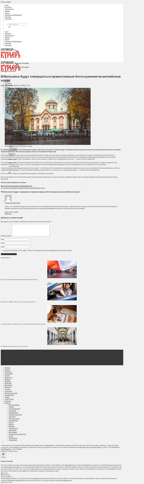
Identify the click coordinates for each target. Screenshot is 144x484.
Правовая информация (13, 15)
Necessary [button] (4, 473)
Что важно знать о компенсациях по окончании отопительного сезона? (23, 324)
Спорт (11, 436)
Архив (7, 13)
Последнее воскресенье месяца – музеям (14, 346)
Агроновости (13, 428)
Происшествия (14, 418)
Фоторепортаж (14, 405)
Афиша (7, 11)
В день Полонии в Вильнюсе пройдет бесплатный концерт (19, 279)
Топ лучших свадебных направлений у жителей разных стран (23, 188)
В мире (7, 370)
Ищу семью (13, 432)
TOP (2, 71)
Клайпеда (8, 383)
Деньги (11, 422)
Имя (2, 239)
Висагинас (8, 385)
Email (3, 243)
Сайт (2, 247)
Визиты (11, 424)
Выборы (12, 426)
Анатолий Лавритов (12, 203)
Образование (13, 413)
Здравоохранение (15, 415)
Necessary (6, 475)
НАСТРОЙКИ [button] (17, 449)
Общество (8, 377)
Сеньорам (12, 411)
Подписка (8, 19)
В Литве (7, 368)
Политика (8, 83)
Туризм (11, 407)
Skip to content (6, 2)
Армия (7, 397)
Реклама (8, 17)
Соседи (7, 389)
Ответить (8, 214)
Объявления (9, 9)
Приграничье (13, 420)
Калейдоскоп (9, 395)
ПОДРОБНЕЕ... (6, 449)
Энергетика (13, 440)
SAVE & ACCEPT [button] (6, 482)
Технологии (13, 148)
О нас (7, 5)
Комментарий (6, 236)
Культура (8, 401)
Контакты (8, 7)
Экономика (9, 374)
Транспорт (8, 391)
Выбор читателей (11, 393)
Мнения (7, 379)
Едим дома (13, 430)
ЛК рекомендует (14, 409)
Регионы (8, 387)
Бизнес (7, 87)
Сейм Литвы (9, 399)
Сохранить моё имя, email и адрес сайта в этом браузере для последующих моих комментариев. (37, 250)
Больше (7, 403)
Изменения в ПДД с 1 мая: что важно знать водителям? (18, 302)
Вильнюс (12, 153)
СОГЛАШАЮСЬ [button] (114, 447)
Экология (12, 416)
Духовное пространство (9, 71)
